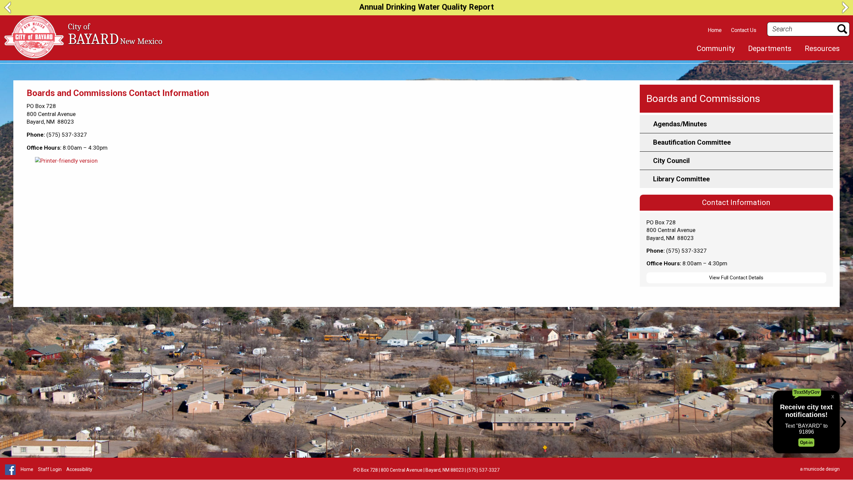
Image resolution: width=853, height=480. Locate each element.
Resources (822, 49)
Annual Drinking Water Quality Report (426, 7)
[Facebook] (10, 473)
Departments (769, 49)
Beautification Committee (692, 142)
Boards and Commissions (703, 98)
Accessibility (79, 469)
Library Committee (681, 179)
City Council (671, 161)
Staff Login (50, 469)
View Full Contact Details (736, 278)
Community (716, 49)
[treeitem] (715, 49)
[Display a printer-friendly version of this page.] (66, 160)
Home (715, 30)
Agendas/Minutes (680, 124)
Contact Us (743, 30)
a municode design (820, 469)
